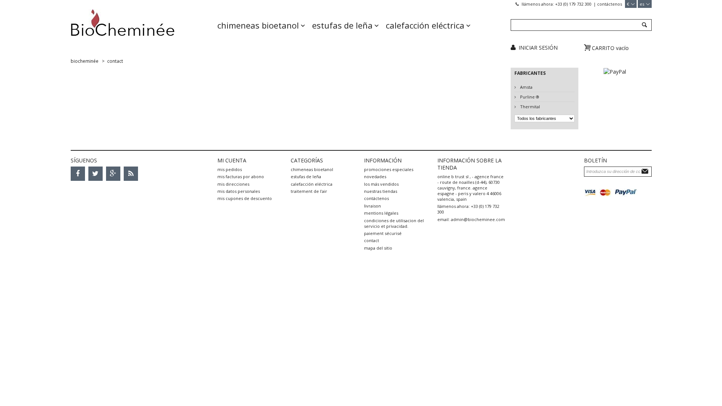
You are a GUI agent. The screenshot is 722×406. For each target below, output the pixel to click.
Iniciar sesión (538, 47)
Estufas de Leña (342, 25)
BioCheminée (85, 61)
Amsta (525, 87)
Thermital (529, 106)
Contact (371, 240)
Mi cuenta (231, 160)
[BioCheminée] (141, 28)
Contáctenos (609, 4)
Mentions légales (381, 213)
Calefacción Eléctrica (425, 25)
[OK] (646, 171)
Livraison (372, 206)
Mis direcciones (233, 184)
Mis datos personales (238, 191)
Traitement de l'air (309, 191)
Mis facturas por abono (240, 176)
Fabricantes (530, 73)
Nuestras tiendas (380, 191)
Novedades (375, 176)
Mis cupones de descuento (244, 198)
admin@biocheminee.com (478, 219)
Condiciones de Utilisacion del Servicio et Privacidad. (394, 223)
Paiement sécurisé (383, 233)
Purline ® (529, 97)
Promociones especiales (388, 169)
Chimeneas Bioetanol (258, 25)
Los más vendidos (381, 184)
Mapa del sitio (378, 248)
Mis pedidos (229, 169)
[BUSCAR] (644, 25)
